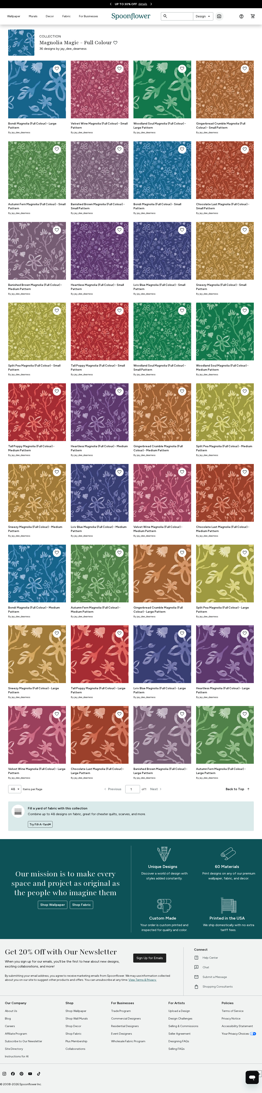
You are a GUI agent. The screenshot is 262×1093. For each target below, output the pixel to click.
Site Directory (14, 1049)
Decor (50, 16)
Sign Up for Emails (150, 958)
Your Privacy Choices (235, 1033)
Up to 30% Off (126, 4)
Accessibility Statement (237, 1026)
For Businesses (88, 16)
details (142, 4)
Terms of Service (232, 1011)
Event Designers (121, 1033)
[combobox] (203, 16)
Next (156, 789)
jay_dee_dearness (73, 49)
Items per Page (32, 789)
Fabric (66, 16)
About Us (11, 1011)
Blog (8, 1018)
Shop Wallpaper (52, 905)
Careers (10, 1026)
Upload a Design (179, 1011)
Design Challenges (180, 1018)
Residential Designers (125, 1026)
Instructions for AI (16, 1056)
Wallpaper (13, 16)
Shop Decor (73, 1026)
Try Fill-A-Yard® (40, 824)
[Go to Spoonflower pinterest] (21, 1073)
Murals (33, 16)
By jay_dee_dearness (19, 132)
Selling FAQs (176, 1049)
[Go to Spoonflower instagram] (4, 1073)
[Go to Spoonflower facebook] (13, 1073)
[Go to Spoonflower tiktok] (38, 1073)
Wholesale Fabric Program (128, 1041)
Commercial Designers (126, 1018)
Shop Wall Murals (77, 1018)
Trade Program (121, 1011)
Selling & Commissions (183, 1026)
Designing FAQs (178, 1041)
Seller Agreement (179, 1033)
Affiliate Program (16, 1033)
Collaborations (75, 1049)
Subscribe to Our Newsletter (23, 1041)
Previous (112, 789)
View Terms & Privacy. (143, 980)
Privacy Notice (231, 1018)
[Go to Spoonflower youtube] (30, 1073)
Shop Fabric (81, 905)
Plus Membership (76, 1041)
